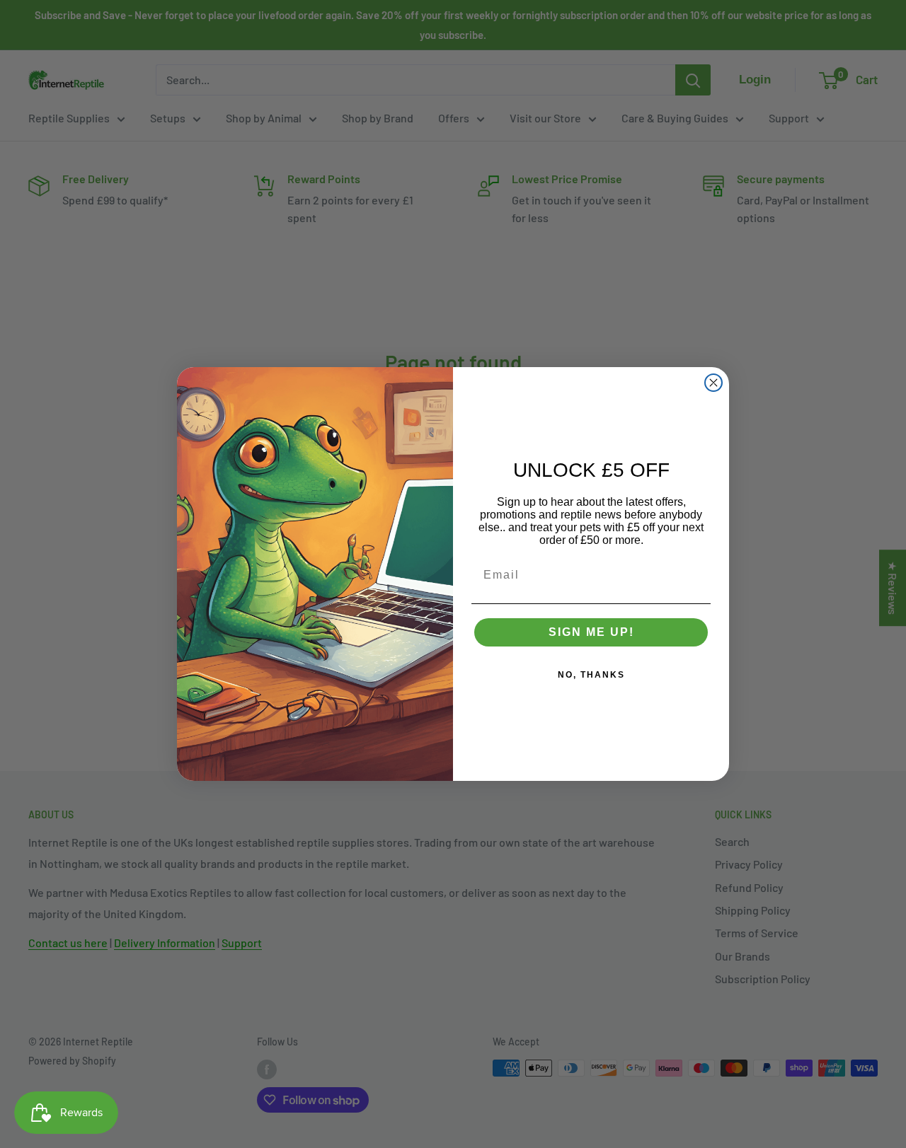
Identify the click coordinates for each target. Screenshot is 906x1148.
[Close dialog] (713, 382)
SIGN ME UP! (591, 632)
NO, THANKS (591, 675)
